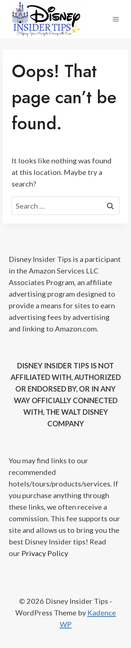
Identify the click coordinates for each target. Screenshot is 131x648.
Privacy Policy (44, 553)
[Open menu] (115, 19)
